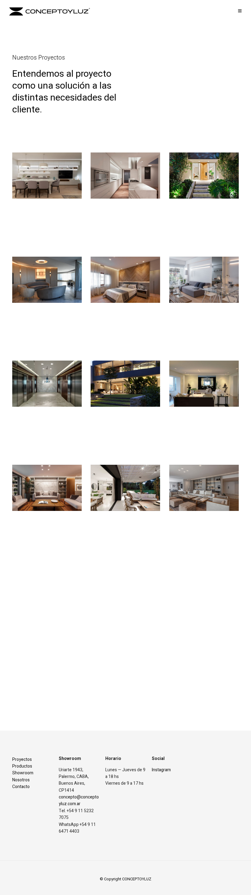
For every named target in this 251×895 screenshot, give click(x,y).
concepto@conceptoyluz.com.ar (79, 800)
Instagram (161, 770)
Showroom (22, 773)
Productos (22, 766)
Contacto (21, 786)
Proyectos (22, 759)
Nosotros (21, 780)
